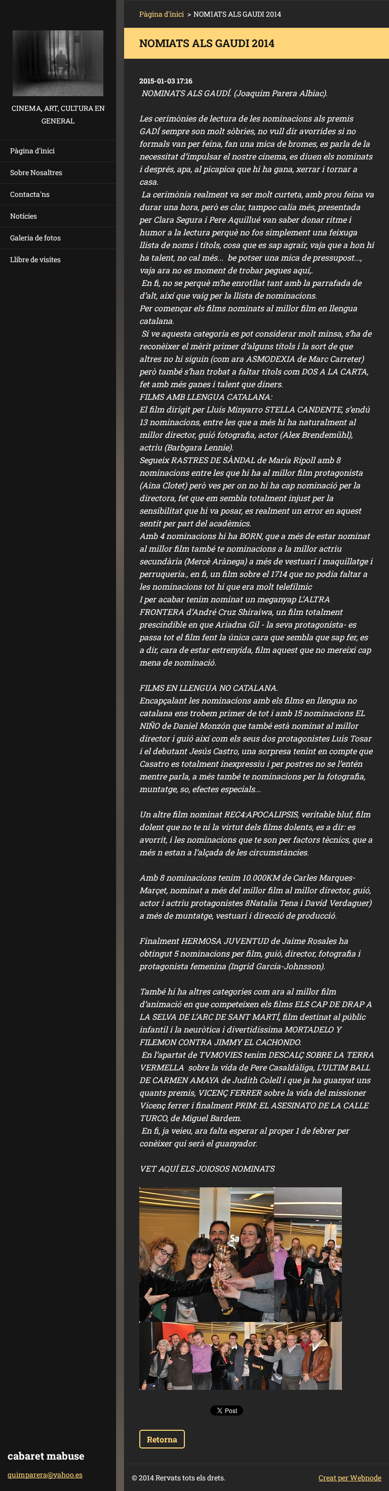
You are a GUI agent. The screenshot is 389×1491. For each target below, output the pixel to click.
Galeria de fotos (35, 237)
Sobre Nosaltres (36, 172)
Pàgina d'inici (32, 150)
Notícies (23, 216)
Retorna (162, 1439)
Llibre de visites (35, 259)
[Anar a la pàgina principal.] (58, 51)
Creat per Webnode (350, 1477)
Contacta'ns (30, 194)
